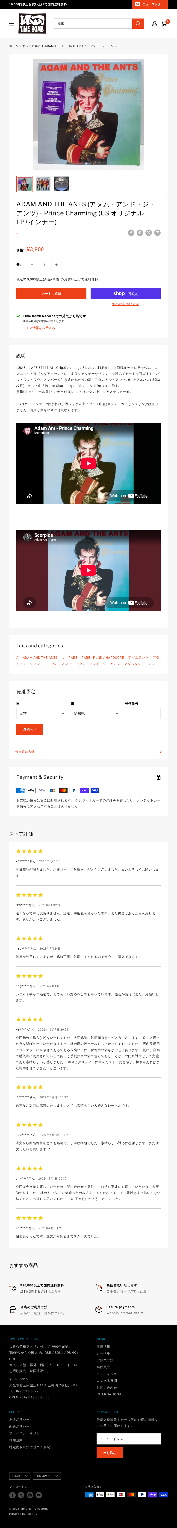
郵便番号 (132, 703)
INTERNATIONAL (110, 1394)
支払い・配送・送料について (42, 1313)
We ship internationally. (125, 1313)
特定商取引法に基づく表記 (29, 1447)
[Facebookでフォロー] (12, 1495)
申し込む (109, 1453)
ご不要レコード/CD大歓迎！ (128, 1291)
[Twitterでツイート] (148, 232)
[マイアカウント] (154, 23)
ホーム (13, 46)
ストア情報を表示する (39, 328)
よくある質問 (107, 1380)
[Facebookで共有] (131, 232)
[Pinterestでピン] (140, 232)
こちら (56, 1291)
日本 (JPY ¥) (42, 1476)
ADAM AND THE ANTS (40, 657)
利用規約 (16, 1440)
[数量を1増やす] (56, 265)
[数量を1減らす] (32, 265)
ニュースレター (153, 4)
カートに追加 (51, 293)
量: (18, 265)
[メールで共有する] (157, 232)
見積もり (29, 729)
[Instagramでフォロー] (30, 1495)
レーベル (103, 1353)
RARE (72, 657)
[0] (164, 23)
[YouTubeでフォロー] (38, 1495)
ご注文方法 (105, 1360)
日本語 (16, 1476)
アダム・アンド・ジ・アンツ (98, 664)
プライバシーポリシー (26, 1433)
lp (63, 657)
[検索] (138, 24)
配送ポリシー (19, 1426)
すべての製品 (31, 46)
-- (17, 233)
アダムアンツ (138, 657)
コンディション (109, 1374)
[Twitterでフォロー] (21, 1495)
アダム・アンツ (60, 664)
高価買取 (103, 1367)
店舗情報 (103, 1346)
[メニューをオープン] (11, 23)
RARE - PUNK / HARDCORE (102, 657)
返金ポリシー (19, 1419)
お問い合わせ (107, 1387)
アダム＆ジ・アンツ (139, 664)
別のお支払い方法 (125, 304)
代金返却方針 (25, 752)
